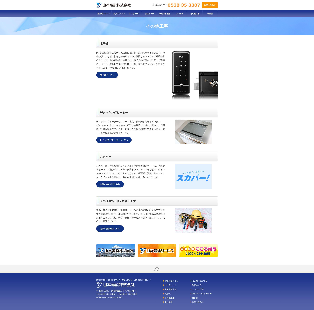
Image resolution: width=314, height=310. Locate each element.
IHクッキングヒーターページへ (114, 140)
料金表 (210, 13)
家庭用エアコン (104, 13)
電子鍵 (167, 293)
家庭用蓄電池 (164, 13)
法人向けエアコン (199, 281)
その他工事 (195, 13)
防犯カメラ (149, 13)
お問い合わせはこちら (110, 184)
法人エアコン (119, 13)
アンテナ (179, 13)
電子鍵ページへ (107, 75)
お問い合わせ (210, 5)
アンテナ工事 (197, 289)
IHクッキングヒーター (201, 293)
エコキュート (134, 13)
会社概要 (168, 302)
